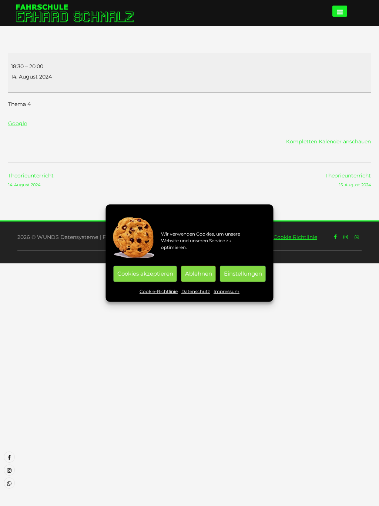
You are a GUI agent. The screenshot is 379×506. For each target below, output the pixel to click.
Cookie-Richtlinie (159, 291)
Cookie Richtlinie (295, 237)
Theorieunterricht (31, 179)
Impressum (226, 291)
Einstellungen (243, 273)
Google (17, 123)
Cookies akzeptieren (145, 273)
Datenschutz (195, 291)
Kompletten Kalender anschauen (328, 141)
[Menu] (339, 11)
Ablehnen (198, 273)
